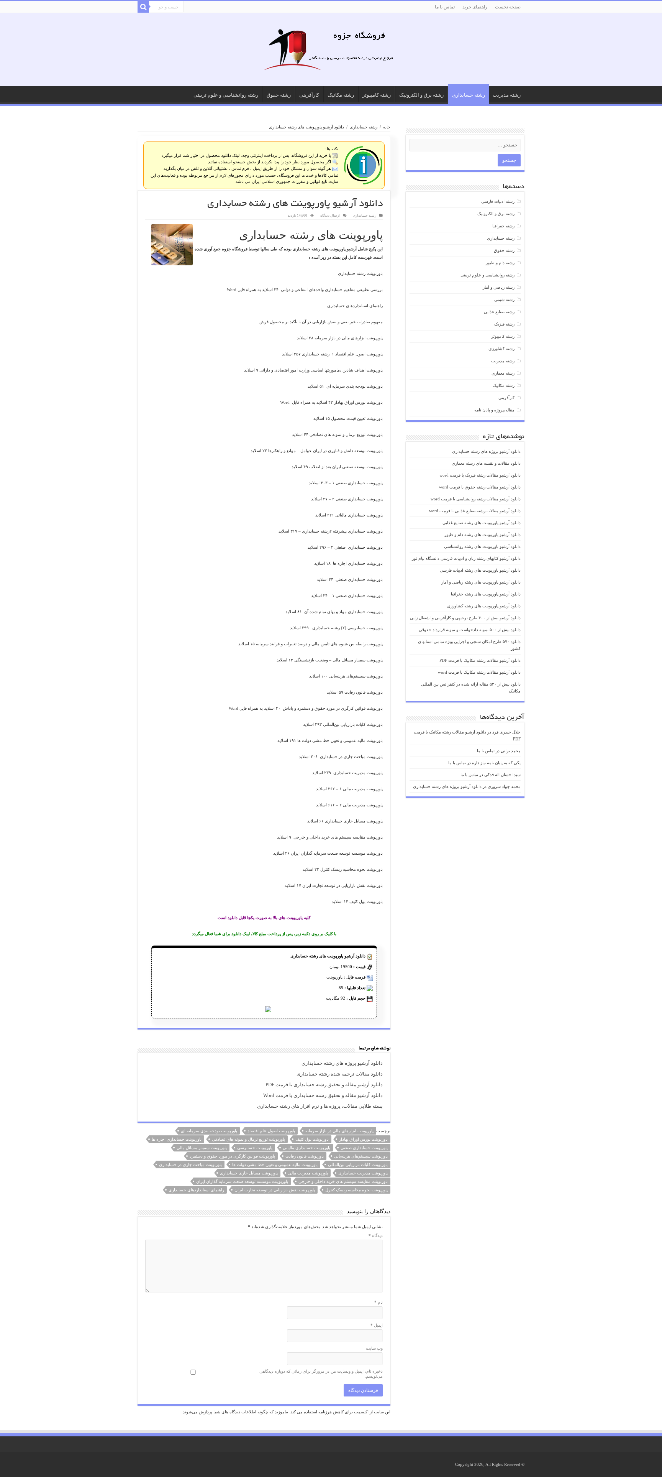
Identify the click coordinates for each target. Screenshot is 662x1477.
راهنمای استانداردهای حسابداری (196, 1190)
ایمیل (376, 1325)
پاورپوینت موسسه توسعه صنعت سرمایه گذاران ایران (242, 1181)
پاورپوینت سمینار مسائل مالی (202, 1147)
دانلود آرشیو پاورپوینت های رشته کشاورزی (484, 606)
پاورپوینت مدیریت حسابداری (363, 1173)
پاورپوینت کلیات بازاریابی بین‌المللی (358, 1164)
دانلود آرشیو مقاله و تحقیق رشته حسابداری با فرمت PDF (324, 1084)
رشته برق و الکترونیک (421, 95)
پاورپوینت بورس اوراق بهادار (363, 1139)
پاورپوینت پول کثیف (312, 1139)
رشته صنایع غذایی (499, 311)
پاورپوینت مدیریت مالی (308, 1173)
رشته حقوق (279, 95)
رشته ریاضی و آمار (499, 287)
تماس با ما (445, 7)
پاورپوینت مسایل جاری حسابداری (249, 1173)
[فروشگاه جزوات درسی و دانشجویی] (331, 52)
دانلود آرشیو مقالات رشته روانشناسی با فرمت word (476, 499)
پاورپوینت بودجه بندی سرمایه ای (209, 1130)
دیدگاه (376, 1235)
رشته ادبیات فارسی (498, 201)
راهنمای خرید (474, 7)
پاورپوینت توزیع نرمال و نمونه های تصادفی (248, 1139)
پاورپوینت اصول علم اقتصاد (271, 1130)
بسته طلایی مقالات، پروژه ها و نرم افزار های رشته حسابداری (320, 1106)
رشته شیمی (504, 299)
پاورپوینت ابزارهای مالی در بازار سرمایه (339, 1130)
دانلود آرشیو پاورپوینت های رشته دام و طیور (482, 534)
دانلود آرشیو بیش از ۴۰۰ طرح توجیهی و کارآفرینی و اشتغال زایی (465, 617)
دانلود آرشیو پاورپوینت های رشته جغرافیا (486, 594)
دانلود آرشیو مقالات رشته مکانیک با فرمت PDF (480, 660)
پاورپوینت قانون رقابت (304, 1156)
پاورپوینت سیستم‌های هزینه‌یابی (361, 1156)
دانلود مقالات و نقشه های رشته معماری (486, 463)
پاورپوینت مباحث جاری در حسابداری (190, 1164)
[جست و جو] (143, 7)
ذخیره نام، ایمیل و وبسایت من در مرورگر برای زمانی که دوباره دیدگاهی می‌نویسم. (321, 1373)
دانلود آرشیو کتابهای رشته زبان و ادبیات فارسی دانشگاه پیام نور (466, 558)
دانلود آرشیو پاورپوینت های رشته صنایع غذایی (481, 522)
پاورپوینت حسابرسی (254, 1147)
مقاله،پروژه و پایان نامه (494, 410)
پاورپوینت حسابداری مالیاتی (306, 1147)
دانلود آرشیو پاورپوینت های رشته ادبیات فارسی (480, 570)
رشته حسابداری (468, 95)
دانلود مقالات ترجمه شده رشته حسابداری (340, 1074)
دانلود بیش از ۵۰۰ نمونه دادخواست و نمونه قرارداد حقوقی (470, 629)
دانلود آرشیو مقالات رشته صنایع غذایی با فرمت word (475, 510)
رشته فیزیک (504, 324)
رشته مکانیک (341, 95)
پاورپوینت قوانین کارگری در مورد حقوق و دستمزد (232, 1156)
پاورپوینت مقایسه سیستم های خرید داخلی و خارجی (343, 1181)
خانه (386, 127)
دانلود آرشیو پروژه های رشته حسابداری (342, 1063)
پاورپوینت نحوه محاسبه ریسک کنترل (356, 1190)
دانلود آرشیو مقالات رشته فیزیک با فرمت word (480, 475)
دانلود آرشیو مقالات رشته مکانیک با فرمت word (479, 672)
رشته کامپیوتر (376, 95)
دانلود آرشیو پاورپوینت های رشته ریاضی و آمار (481, 582)
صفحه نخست (508, 7)
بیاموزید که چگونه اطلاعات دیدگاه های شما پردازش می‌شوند (235, 1412)
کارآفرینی (309, 95)
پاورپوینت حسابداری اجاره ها (177, 1139)
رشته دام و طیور (500, 262)
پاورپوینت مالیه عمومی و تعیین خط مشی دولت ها (275, 1164)
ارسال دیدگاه (330, 215)
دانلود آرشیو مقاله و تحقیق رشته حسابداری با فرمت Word (323, 1095)
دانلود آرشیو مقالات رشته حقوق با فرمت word (480, 487)
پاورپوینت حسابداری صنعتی (364, 1147)
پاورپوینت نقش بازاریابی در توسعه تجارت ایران (274, 1190)
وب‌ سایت (374, 1348)
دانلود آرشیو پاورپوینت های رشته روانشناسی (482, 546)
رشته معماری (503, 373)
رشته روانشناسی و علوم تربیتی (225, 95)
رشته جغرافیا (503, 226)
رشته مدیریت (507, 95)
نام (378, 1302)
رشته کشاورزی (501, 348)
